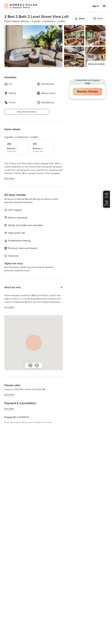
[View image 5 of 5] (95, 57)
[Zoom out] (37, 365)
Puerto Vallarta (36, 422)
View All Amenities (27, 111)
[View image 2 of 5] (74, 35)
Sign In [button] (95, 6)
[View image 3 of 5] (95, 35)
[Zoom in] (30, 365)
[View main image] (33, 46)
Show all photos (96, 63)
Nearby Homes (87, 91)
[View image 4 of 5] (74, 57)
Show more (9, 178)
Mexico (25, 422)
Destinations (16, 422)
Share (82, 18)
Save (100, 18)
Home (6, 422)
